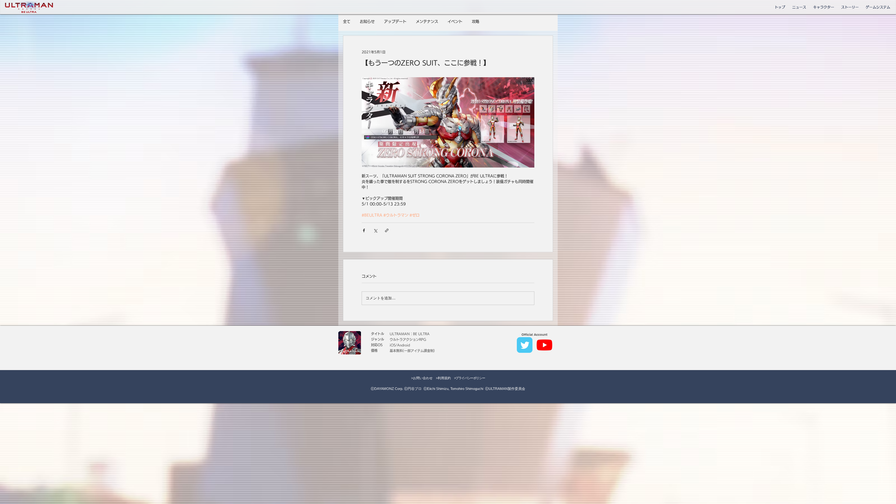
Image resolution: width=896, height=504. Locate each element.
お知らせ (367, 21)
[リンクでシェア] (387, 230)
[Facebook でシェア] (364, 230)
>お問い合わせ (422, 378)
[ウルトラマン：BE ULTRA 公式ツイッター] (524, 345)
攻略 (475, 21)
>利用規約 (443, 378)
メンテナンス (427, 21)
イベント (455, 21)
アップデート (395, 21)
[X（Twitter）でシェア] (375, 230)
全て (346, 21)
